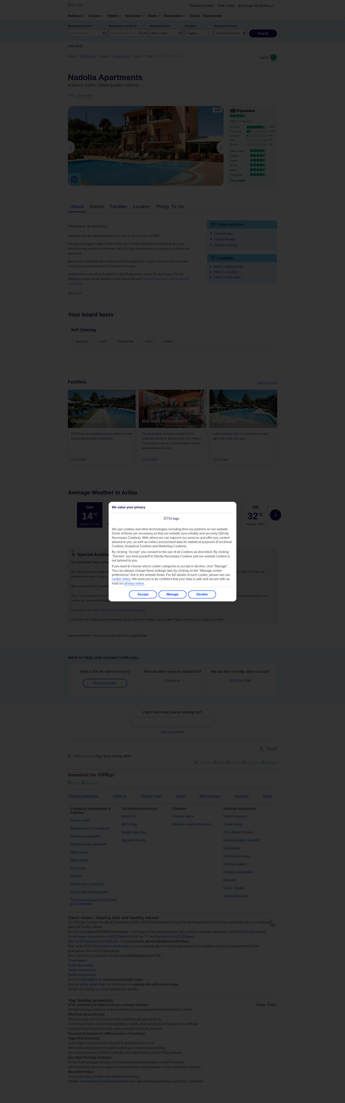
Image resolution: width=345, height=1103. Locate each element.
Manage (172, 594)
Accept (143, 594)
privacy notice (134, 583)
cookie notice (121, 579)
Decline (202, 594)
